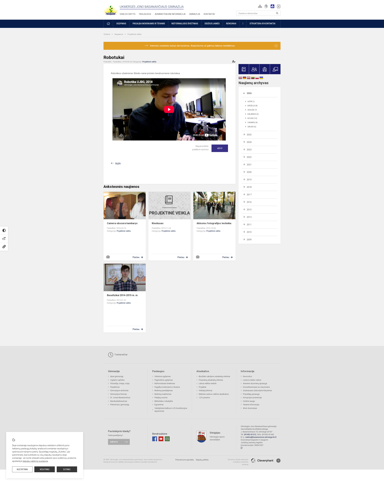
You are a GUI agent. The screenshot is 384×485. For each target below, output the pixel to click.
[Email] (167, 438)
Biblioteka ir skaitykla (163, 401)
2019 (249, 179)
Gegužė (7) (252, 110)
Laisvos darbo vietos (252, 380)
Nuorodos (247, 376)
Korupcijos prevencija (252, 397)
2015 (249, 209)
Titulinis (107, 34)
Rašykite (114, 442)
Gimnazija (194, 14)
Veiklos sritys (127, 14)
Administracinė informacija (170, 14)
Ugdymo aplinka (117, 380)
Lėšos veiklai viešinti (207, 383)
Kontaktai (209, 14)
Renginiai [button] (231, 23)
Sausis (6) (252, 127)
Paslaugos (145, 14)
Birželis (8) (253, 106)
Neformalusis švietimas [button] (184, 23)
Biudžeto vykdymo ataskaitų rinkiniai (214, 376)
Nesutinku (45, 469)
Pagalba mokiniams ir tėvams (167, 387)
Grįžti (118, 163)
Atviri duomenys (250, 408)
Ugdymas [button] (121, 23)
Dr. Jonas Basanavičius (120, 397)
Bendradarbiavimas (118, 401)
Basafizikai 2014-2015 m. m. (122, 295)
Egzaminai (159, 404)
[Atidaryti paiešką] (277, 13)
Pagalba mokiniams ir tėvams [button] (149, 23)
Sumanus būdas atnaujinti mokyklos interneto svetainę (238, 462)
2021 (249, 164)
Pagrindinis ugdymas (163, 380)
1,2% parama (204, 397)
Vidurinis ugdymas (162, 376)
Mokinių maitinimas (162, 394)
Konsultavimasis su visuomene (256, 387)
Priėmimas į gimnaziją (119, 404)
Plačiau (136, 257)
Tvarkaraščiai (120, 354)
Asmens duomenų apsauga (255, 383)
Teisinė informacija (251, 404)
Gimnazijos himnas (118, 394)
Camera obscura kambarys (122, 223)
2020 (249, 172)
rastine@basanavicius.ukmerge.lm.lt (260, 437)
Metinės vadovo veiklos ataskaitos (214, 394)
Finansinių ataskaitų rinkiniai (211, 380)
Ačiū (219, 148)
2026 (249, 93)
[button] (260, 6)
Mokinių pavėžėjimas (163, 390)
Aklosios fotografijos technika (214, 223)
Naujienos (119, 34)
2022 (249, 157)
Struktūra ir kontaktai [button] (262, 23)
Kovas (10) (252, 118)
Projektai (202, 387)
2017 (249, 194)
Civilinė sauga (249, 401)
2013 (249, 217)
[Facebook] (154, 438)
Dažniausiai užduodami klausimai (257, 390)
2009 (249, 239)
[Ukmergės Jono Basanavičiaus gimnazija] (113, 8)
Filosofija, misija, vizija (119, 383)
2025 (249, 134)
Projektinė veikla (134, 34)
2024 (249, 142)
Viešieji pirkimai (205, 390)
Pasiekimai (115, 387)
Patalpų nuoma (160, 397)
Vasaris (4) (253, 122)
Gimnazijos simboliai (119, 390)
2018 (249, 187)
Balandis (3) (253, 114)
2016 (249, 202)
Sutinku (66, 469)
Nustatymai (22, 469)
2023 (249, 149)
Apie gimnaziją (116, 376)
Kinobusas (158, 223)
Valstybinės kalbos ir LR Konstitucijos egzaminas (170, 409)
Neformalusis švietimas (164, 383)
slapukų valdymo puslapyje (35, 461)
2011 (249, 224)
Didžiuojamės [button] (212, 23)
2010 (249, 232)
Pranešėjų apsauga (251, 394)
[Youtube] (161, 438)
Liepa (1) (251, 101)
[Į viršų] (278, 460)
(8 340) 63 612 (250, 434)
